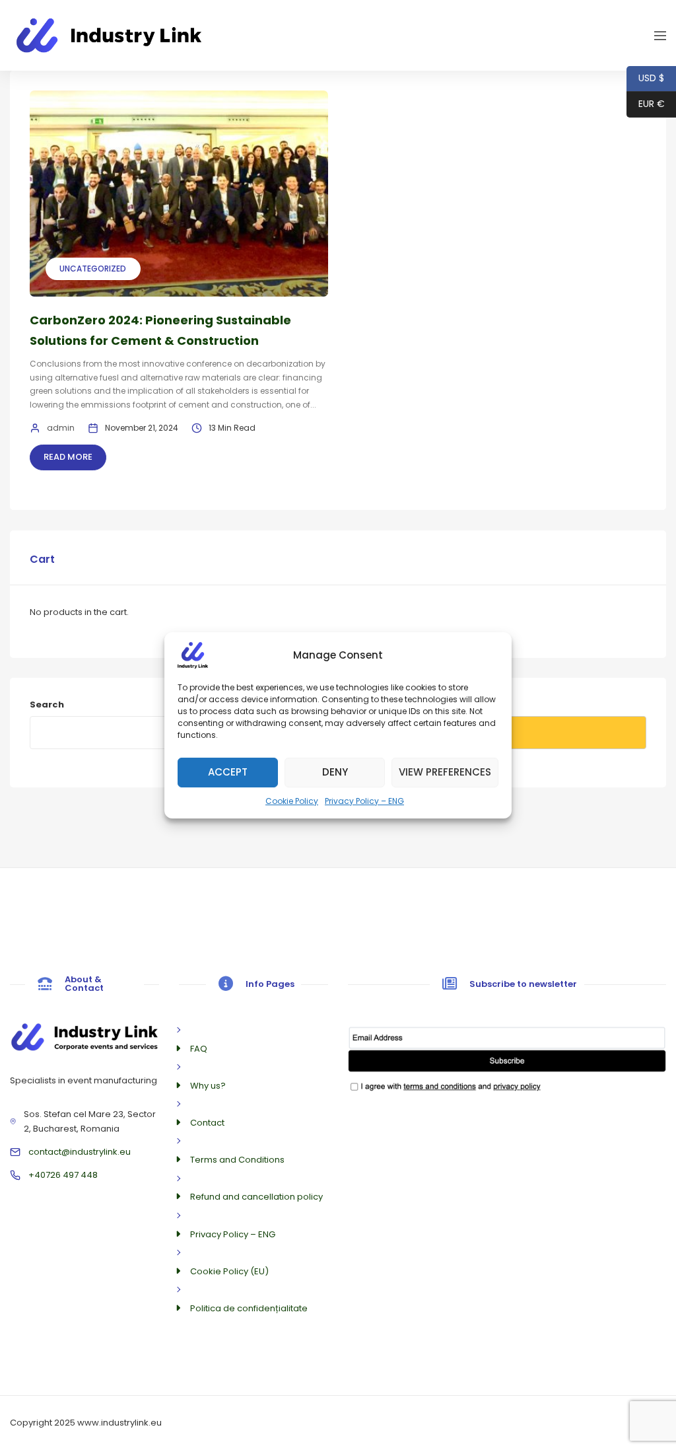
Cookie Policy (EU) (229, 1271)
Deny (335, 772)
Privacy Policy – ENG (364, 800)
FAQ (198, 1048)
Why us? (208, 1085)
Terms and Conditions (237, 1159)
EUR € (645, 103)
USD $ (645, 78)
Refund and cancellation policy (256, 1196)
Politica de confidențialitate (249, 1308)
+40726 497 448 (63, 1175)
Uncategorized (92, 268)
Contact (207, 1122)
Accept (228, 772)
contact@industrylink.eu (79, 1151)
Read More (68, 457)
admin (61, 427)
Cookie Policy (291, 800)
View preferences (445, 772)
